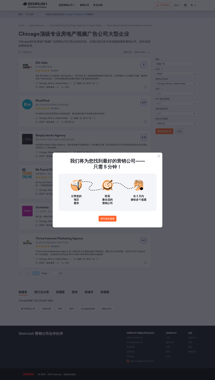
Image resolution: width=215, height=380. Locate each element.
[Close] (158, 156)
